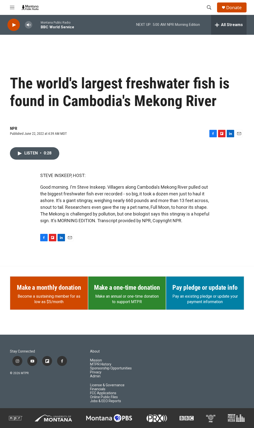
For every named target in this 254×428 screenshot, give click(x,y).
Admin (95, 376)
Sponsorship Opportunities (111, 368)
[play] (14, 25)
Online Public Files (104, 397)
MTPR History (100, 364)
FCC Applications (103, 393)
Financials (97, 389)
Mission (96, 360)
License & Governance (107, 385)
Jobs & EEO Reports (105, 401)
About (95, 351)
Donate (234, 7)
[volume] (28, 25)
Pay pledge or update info (205, 287)
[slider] (36, 24)
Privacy (95, 372)
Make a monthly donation (49, 287)
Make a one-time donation (127, 287)
